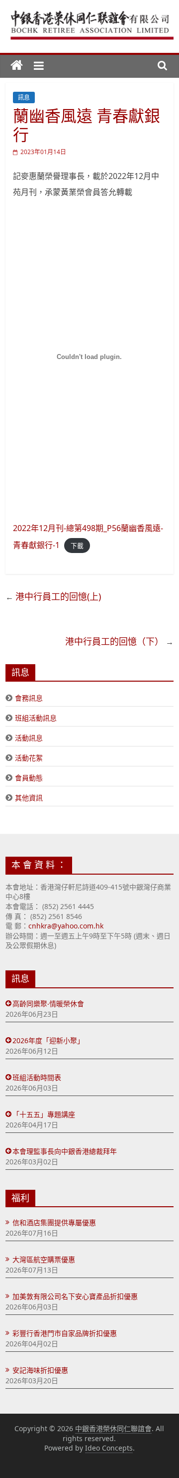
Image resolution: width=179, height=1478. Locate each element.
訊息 (24, 97)
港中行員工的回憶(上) (58, 596)
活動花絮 (29, 757)
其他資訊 (29, 797)
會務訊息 (29, 698)
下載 (77, 545)
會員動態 (29, 777)
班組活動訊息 (36, 718)
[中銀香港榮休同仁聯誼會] (16, 66)
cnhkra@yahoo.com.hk (65, 925)
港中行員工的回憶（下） (114, 641)
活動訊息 (29, 737)
